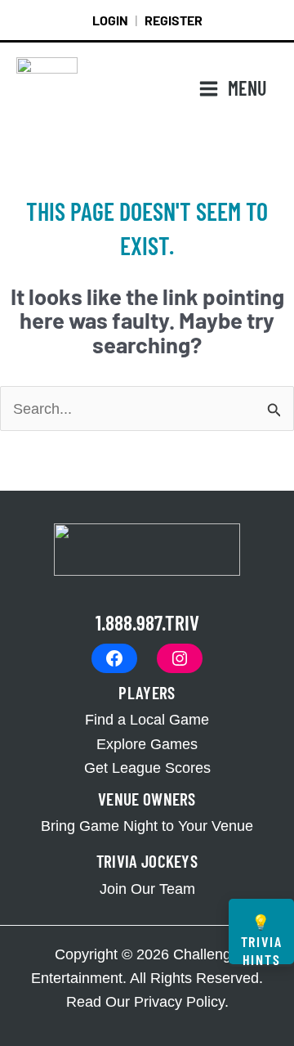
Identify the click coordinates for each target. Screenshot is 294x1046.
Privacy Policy (179, 1001)
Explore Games (147, 743)
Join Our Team (147, 888)
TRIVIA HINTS (262, 938)
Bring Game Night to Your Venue (147, 825)
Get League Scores (147, 767)
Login (110, 20)
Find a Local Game (147, 719)
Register (174, 20)
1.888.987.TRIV (147, 622)
